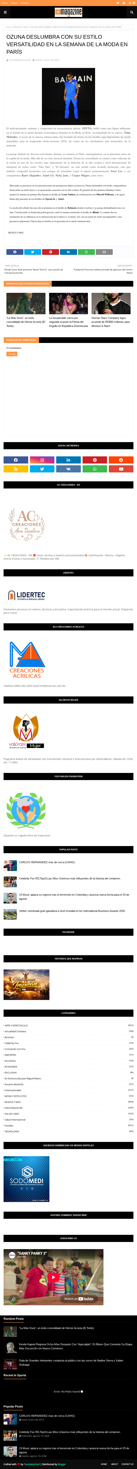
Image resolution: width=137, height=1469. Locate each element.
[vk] (68, 468)
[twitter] (118, 3)
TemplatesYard (32, 1464)
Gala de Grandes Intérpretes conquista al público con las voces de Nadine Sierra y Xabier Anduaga (71, 1362)
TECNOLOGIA (69, 1131)
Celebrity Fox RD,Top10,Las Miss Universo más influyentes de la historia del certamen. (70, 878)
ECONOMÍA (69, 1066)
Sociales (69, 1125)
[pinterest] (124, 3)
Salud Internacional (69, 1119)
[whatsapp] (95, 468)
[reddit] (121, 460)
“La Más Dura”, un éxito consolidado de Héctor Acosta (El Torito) (25, 321)
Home (5, 2)
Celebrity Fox (69, 1043)
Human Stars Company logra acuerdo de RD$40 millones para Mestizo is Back (111, 321)
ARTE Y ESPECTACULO (69, 1025)
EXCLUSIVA (69, 1072)
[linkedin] (68, 460)
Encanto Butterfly (69, 1084)
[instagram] (130, 3)
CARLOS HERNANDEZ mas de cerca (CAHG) (47, 862)
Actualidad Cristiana (69, 1031)
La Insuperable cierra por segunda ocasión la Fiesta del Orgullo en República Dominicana (68, 321)
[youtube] (121, 468)
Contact (25, 2)
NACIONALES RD (69, 1107)
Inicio (9, 27)
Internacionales (69, 1090)
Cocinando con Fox (69, 1049)
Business (69, 1037)
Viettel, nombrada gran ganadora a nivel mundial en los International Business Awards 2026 (72, 910)
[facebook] (133, 3)
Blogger (62, 1464)
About (14, 2)
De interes (69, 1060)
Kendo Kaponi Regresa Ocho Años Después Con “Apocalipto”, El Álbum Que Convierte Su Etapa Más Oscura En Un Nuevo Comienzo (75, 1346)
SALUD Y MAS (69, 1113)
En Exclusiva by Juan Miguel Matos (69, 1078)
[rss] (16, 468)
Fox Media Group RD (20, 60)
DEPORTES (69, 1054)
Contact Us (127, 1464)
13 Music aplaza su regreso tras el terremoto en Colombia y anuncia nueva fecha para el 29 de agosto (74, 896)
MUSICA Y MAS (21, 27)
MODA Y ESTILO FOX (69, 1096)
